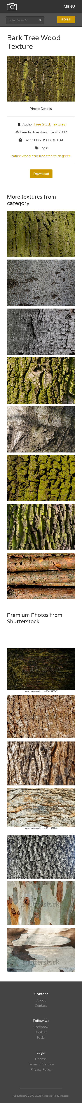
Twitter (41, 1032)
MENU (69, 6)
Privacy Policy (41, 1069)
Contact (41, 1005)
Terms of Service (41, 1064)
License (41, 1059)
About (41, 1000)
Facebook (41, 1027)
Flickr (41, 1037)
